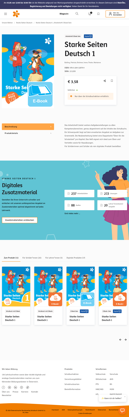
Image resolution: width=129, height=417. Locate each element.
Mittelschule (101, 379)
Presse (15, 392)
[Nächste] (104, 80)
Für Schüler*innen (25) (31, 258)
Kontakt (34, 392)
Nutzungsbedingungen (75, 410)
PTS (97, 384)
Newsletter (6, 395)
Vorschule (114, 374)
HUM (112, 389)
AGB (63, 410)
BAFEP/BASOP (116, 394)
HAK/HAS (99, 389)
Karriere (24, 392)
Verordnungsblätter (73, 379)
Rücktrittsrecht (90, 410)
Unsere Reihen (7, 23)
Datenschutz (102, 410)
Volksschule (100, 374)
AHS (111, 379)
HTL (97, 394)
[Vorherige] (120, 339)
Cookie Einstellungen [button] (85, 413)
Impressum (55, 410)
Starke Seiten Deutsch (24, 23)
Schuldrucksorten (71, 384)
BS (111, 384)
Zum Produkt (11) (11, 258)
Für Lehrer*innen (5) (53, 258)
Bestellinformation (72, 389)
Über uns (6, 392)
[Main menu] (5, 13)
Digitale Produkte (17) (76, 258)
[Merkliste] (98, 13)
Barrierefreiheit (114, 410)
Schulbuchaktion (71, 374)
